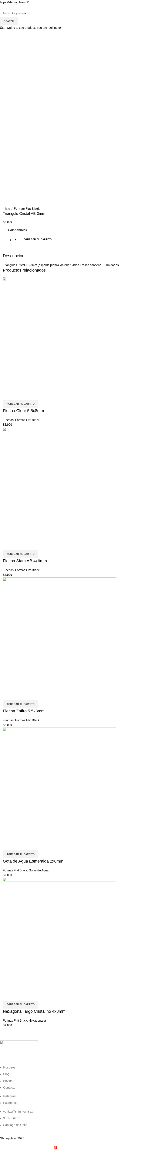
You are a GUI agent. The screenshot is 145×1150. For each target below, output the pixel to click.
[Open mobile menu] (4, 8)
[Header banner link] (72, 575)
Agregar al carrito (38, 239)
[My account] (140, 8)
